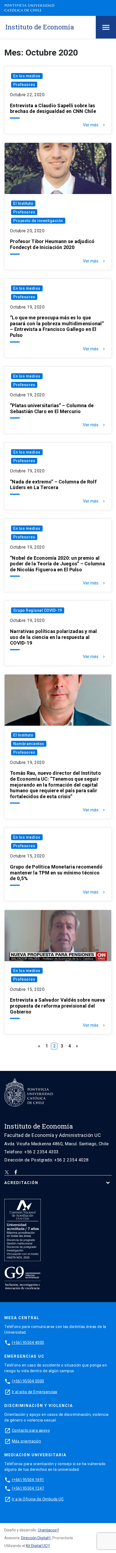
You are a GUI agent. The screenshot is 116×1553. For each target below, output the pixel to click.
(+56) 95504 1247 (28, 1488)
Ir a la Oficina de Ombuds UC (38, 1499)
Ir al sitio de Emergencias (34, 1392)
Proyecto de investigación (38, 221)
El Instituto (23, 203)
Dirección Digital (34, 1538)
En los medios (26, 76)
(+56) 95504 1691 (28, 1480)
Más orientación (26, 1441)
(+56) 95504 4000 (28, 1342)
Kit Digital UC (36, 1546)
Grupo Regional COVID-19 (37, 610)
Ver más (94, 125)
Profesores (24, 84)
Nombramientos (28, 744)
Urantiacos (47, 1530)
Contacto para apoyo (31, 1430)
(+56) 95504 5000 (28, 1381)
